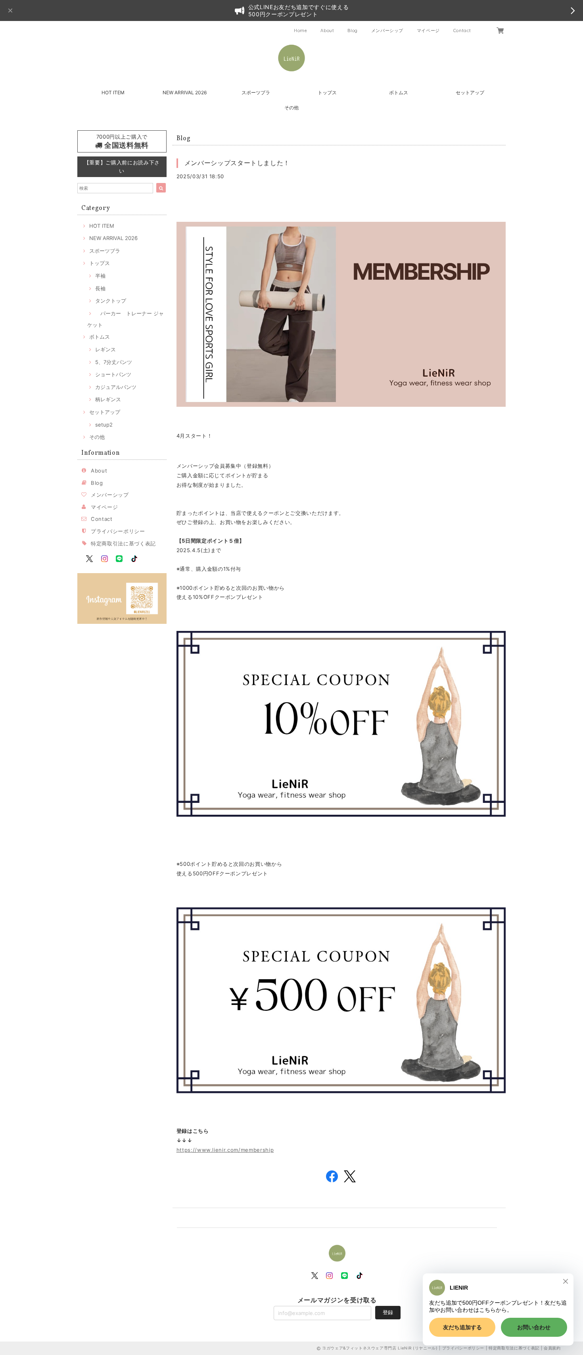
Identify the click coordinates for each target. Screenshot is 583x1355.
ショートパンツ (113, 374)
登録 (388, 1312)
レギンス (105, 349)
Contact (462, 30)
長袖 (100, 288)
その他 (291, 108)
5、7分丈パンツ (113, 362)
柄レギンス (108, 399)
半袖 (100, 276)
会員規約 (552, 1347)
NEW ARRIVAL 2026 (185, 92)
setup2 (104, 424)
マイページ (428, 30)
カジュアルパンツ (115, 387)
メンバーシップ (387, 30)
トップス (327, 92)
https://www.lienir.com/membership (225, 1150)
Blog (352, 30)
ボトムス (398, 92)
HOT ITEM (113, 92)
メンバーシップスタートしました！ (237, 163)
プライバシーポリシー (118, 531)
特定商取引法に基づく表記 (123, 543)
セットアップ (470, 92)
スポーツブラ (256, 92)
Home (300, 30)
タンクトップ (110, 300)
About (327, 30)
